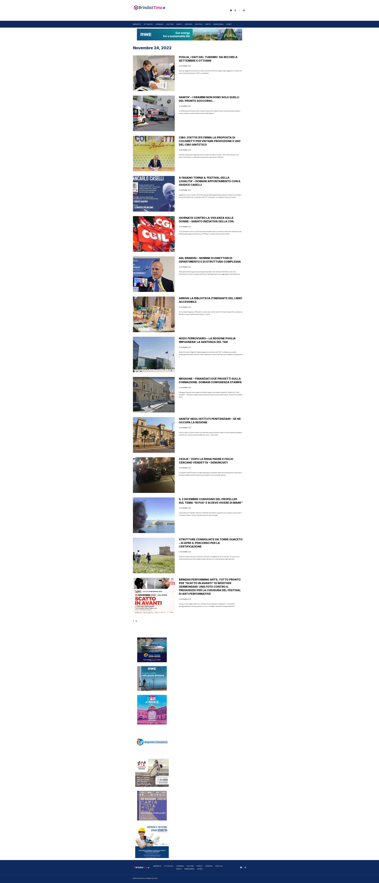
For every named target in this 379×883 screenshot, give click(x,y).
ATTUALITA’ (148, 24)
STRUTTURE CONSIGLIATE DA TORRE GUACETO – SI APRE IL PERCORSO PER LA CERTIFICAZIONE (211, 543)
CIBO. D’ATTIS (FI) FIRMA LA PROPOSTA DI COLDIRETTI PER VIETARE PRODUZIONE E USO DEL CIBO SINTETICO (210, 141)
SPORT (229, 24)
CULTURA (170, 24)
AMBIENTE (137, 24)
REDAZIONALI (219, 24)
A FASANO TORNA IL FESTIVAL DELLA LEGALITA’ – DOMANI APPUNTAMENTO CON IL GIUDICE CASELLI (210, 181)
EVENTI (179, 24)
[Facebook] (231, 10)
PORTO (208, 24)
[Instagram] (235, 10)
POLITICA (198, 24)
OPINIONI (188, 24)
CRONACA (159, 24)
